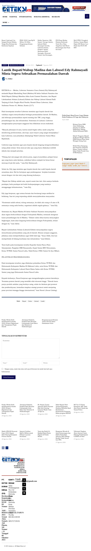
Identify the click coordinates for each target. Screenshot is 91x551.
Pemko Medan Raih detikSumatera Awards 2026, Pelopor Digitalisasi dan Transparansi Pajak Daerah (10, 323)
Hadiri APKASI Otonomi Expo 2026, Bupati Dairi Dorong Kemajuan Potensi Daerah (9, 433)
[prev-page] (3, 447)
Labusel (36, 301)
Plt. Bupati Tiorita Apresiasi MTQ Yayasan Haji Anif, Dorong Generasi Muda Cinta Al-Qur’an (45, 408)
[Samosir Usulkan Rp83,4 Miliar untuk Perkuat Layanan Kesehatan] (27, 423)
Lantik (42, 301)
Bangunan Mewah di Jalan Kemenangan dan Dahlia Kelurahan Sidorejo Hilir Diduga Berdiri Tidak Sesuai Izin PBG (63, 435)
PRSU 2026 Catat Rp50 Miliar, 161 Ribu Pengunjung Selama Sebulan (27, 43)
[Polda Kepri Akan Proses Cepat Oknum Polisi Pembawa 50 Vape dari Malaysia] (75, 99)
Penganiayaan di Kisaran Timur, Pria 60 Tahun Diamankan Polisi (50, 321)
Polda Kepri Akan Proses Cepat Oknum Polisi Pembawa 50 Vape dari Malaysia (75, 116)
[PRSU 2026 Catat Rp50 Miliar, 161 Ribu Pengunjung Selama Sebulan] (27, 32)
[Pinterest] (81, 78)
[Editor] (4, 79)
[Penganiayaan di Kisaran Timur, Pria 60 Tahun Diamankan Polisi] (51, 311)
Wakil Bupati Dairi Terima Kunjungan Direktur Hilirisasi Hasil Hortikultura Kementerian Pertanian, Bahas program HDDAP (63, 409)
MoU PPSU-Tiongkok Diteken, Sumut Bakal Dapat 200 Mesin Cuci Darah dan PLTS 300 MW (81, 44)
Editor (10, 79)
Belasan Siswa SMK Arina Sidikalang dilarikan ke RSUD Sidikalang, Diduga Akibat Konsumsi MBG (80, 127)
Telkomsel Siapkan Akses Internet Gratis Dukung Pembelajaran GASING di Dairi (81, 433)
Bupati (24, 301)
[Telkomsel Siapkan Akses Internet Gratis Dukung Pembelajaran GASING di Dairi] (81, 423)
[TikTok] (24, 484)
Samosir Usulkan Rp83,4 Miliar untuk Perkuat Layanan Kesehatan (26, 433)
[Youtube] (24, 493)
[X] (76, 78)
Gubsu (30, 301)
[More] (56, 385)
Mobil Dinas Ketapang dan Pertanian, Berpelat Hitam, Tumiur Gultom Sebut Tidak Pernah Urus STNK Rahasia (81, 149)
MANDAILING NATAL (16, 65)
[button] (87, 16)
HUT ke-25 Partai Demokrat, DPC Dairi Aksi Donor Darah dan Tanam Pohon (81, 407)
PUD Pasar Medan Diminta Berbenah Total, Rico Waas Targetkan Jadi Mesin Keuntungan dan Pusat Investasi (63, 44)
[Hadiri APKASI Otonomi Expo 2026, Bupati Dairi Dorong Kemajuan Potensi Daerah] (9, 423)
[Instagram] (24, 480)
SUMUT (5, 65)
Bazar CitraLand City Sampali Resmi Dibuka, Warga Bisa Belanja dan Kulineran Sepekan (9, 43)
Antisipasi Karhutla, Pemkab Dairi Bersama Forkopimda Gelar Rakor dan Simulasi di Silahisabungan (30, 323)
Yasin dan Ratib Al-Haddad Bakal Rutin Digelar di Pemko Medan (44, 433)
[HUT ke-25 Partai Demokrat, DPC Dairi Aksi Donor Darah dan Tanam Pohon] (81, 397)
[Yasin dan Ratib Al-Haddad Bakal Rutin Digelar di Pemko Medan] (45, 423)
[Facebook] (70, 78)
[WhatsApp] (87, 78)
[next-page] (6, 447)
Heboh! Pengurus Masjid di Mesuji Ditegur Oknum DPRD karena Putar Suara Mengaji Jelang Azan (81, 138)
